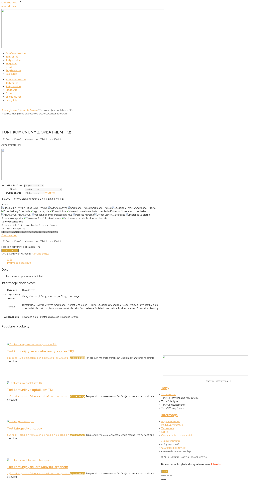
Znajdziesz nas (13, 70)
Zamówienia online (16, 53)
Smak (13, 189)
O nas (9, 67)
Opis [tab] (9, 259)
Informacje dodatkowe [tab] (19, 263)
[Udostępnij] (168, 475)
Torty (165, 388)
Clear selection (9, 235)
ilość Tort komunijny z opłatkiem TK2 (21, 246)
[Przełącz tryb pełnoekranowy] (165, 475)
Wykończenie (13, 193)
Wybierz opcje (77, 358)
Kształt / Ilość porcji (13, 185)
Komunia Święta (28, 110)
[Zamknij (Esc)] (171, 475)
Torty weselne (13, 60)
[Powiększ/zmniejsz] (162, 475)
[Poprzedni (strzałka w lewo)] (162, 479)
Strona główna (9, 110)
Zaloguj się (11, 74)
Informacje (169, 415)
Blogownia (11, 63)
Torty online (12, 56)
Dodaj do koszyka (10, 250)
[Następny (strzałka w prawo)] (165, 479)
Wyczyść (50, 193)
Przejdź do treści (9, 2)
